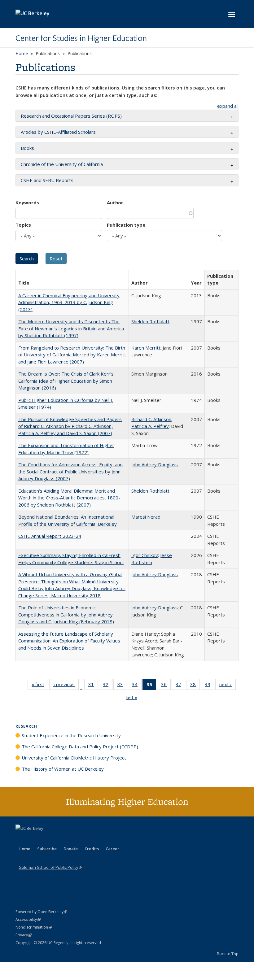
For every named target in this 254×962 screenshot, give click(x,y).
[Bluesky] (69, 838)
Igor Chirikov (144, 555)
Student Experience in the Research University (71, 735)
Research (26, 726)
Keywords (27, 202)
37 (180, 685)
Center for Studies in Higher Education (81, 38)
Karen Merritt (145, 348)
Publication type (126, 225)
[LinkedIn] (33, 838)
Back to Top (228, 953)
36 (166, 685)
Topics (23, 225)
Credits (92, 848)
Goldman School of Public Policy (50, 867)
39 (209, 685)
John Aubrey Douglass (154, 464)
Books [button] (27, 148)
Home (21, 53)
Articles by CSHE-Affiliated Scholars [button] (58, 132)
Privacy (23, 935)
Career (112, 848)
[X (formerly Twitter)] (21, 838)
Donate (71, 848)
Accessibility (28, 919)
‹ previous (66, 685)
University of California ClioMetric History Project (74, 758)
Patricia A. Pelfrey (150, 426)
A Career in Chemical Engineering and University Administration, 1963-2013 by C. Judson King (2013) (69, 302)
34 (137, 685)
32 (107, 685)
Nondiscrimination (33, 927)
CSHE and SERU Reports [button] (47, 180)
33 (122, 685)
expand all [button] (228, 106)
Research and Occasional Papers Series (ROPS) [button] (71, 116)
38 (195, 685)
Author (115, 202)
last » (133, 698)
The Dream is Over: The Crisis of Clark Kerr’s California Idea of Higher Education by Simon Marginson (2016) (66, 381)
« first (40, 685)
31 (93, 685)
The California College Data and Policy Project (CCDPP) (80, 746)
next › (227, 685)
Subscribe (47, 848)
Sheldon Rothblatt (150, 321)
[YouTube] (45, 838)
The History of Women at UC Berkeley (63, 769)
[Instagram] (57, 838)
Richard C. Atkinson (151, 419)
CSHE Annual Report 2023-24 (49, 536)
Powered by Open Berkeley (41, 911)
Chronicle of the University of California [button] (62, 164)
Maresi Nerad (145, 517)
